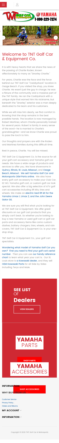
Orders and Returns (10, 406)
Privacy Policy (7, 402)
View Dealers (27, 309)
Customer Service (9, 399)
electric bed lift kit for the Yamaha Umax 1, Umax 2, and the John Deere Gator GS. (27, 196)
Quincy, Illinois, (10, 170)
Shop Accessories (29, 389)
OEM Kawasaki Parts (13, 264)
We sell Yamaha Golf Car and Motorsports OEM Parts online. (27, 175)
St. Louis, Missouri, (28, 170)
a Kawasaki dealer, (27, 261)
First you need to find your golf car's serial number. (28, 252)
